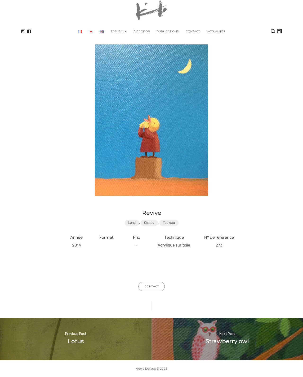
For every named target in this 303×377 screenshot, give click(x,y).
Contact (193, 31)
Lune (132, 223)
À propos (142, 31)
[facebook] (29, 31)
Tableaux (118, 31)
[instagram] (23, 31)
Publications (167, 31)
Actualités (216, 31)
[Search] (273, 31)
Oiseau (149, 223)
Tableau (169, 223)
